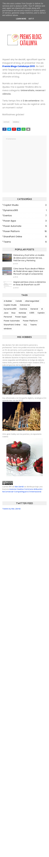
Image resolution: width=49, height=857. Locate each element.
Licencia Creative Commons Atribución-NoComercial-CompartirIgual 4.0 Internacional (22, 490)
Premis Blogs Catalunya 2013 (18, 66)
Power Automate (25, 226)
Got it (31, 19)
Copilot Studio (25, 205)
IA (42, 309)
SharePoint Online (25, 236)
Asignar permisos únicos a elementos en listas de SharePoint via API (29, 283)
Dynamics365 (25, 210)
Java (6, 312)
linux (13, 312)
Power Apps (25, 220)
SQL (25, 324)
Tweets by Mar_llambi (11, 509)
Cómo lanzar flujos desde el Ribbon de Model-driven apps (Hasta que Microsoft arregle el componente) (29, 271)
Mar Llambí (19, 486)
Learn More (21, 19)
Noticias (22, 312)
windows (8, 328)
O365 (31, 312)
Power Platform (25, 231)
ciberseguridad (32, 301)
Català (6, 122)
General (16, 122)
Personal (8, 316)
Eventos (25, 215)
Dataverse (25, 305)
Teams (25, 241)
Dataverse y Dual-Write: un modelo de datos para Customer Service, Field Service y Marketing (28, 258)
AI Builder (8, 301)
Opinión (41, 312)
